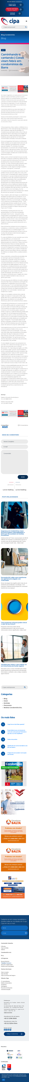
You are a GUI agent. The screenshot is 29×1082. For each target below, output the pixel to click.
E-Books (3, 946)
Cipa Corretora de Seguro (8, 975)
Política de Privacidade (7, 966)
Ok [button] (3, 1079)
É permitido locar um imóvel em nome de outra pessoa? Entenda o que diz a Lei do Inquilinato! (17, 732)
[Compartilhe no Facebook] (3, 427)
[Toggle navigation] (26, 21)
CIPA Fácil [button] (12, 5)
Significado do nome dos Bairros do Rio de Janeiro (17, 746)
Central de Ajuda (5, 989)
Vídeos (3, 949)
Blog (5, 699)
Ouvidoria (3, 984)
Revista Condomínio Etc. (13, 708)
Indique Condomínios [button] (12, 1034)
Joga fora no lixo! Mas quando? (15, 724)
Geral (6, 701)
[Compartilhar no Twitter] (5, 427)
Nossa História (5, 961)
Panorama (8, 705)
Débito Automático (6, 983)
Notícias (7, 703)
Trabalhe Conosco (6, 963)
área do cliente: (11, 1)
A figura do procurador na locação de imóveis (17, 753)
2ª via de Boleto (5, 981)
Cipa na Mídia (4, 948)
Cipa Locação (5, 972)
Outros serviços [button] (12, 9)
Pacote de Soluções (6, 988)
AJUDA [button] (12, 13)
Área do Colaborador (7, 964)
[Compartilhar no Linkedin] (7, 427)
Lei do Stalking (8, 490)
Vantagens (4, 986)
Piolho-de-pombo (12, 739)
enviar (23, 477)
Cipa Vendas (4, 973)
